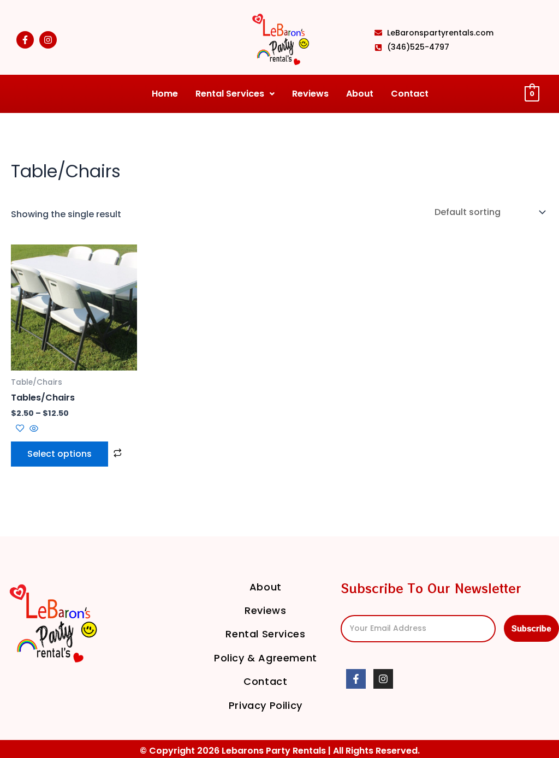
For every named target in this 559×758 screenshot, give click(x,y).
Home (165, 93)
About (359, 93)
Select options (59, 453)
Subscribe (531, 628)
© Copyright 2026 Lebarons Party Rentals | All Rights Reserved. (280, 750)
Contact (410, 93)
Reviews (310, 93)
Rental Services (229, 93)
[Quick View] (32, 429)
